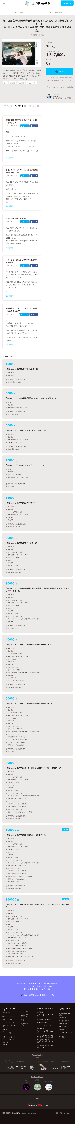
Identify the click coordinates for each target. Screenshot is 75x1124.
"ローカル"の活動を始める (45, 1031)
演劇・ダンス (5, 1030)
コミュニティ (5, 1026)
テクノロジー (12, 1033)
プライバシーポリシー (65, 1033)
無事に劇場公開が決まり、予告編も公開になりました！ (21, 121)
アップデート (20, 106)
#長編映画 (12, 83)
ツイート (57, 87)
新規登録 (68, 3)
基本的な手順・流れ (43, 1019)
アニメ (4, 1022)
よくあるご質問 (64, 1021)
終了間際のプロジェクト (25, 1025)
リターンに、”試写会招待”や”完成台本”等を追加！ (21, 261)
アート (11, 1016)
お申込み (40, 1012)
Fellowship (40, 1028)
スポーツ (12, 1037)
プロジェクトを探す (19, 12)
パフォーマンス (5, 1037)
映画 (42, 35)
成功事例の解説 (42, 1022)
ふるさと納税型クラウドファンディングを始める (45, 1036)
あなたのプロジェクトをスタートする (39, 995)
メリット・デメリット (44, 1025)
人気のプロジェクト (25, 1015)
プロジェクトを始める (56, 12)
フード (11, 1040)
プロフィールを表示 (64, 98)
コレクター (34, 106)
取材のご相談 (63, 1026)
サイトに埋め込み (67, 87)
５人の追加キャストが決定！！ (17, 218)
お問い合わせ (63, 1024)
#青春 (5, 83)
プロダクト (12, 1026)
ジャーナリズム (5, 1043)
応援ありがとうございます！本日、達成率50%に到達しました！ (22, 171)
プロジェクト (8, 106)
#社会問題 (21, 83)
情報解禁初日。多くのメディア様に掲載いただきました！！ (21, 309)
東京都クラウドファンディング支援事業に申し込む (45, 1041)
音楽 (10, 1019)
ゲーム (11, 1022)
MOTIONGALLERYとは (65, 1014)
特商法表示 (62, 1037)
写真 (3, 1019)
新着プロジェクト (25, 1020)
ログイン (5, 3)
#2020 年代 (62, 1018)
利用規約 (62, 1029)
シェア (51, 87)
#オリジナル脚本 (31, 83)
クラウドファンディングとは (45, 1015)
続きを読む (9, 157)
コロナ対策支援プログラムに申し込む (45, 1046)
